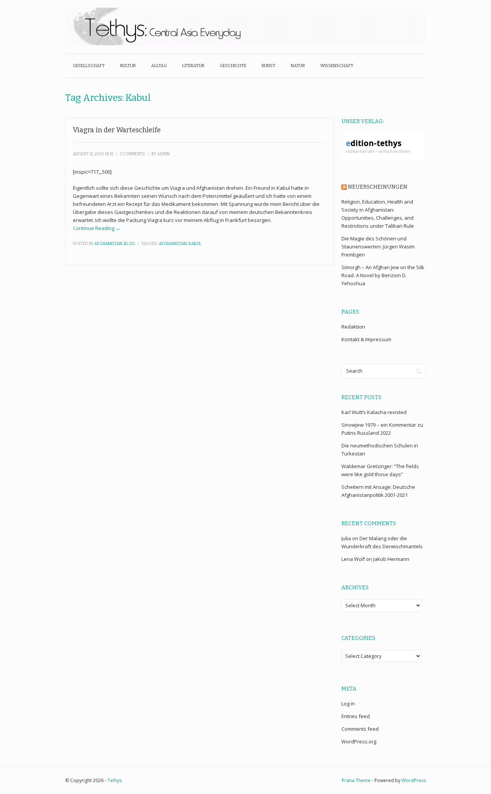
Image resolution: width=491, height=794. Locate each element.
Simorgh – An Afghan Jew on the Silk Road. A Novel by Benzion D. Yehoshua (382, 275)
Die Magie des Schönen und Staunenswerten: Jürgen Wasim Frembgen (378, 246)
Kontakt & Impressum (366, 339)
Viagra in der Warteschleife (117, 130)
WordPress (414, 780)
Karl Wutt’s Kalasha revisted (374, 412)
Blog (129, 244)
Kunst (268, 65)
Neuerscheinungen (377, 187)
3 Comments (132, 154)
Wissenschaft (336, 65)
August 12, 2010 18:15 (93, 154)
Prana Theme (356, 780)
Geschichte (233, 65)
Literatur (193, 65)
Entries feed (355, 716)
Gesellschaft (89, 65)
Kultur (128, 65)
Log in (348, 703)
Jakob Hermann (391, 559)
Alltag (159, 65)
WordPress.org (358, 741)
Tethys (114, 780)
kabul (194, 244)
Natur (298, 65)
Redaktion (353, 326)
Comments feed (360, 728)
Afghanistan (108, 244)
